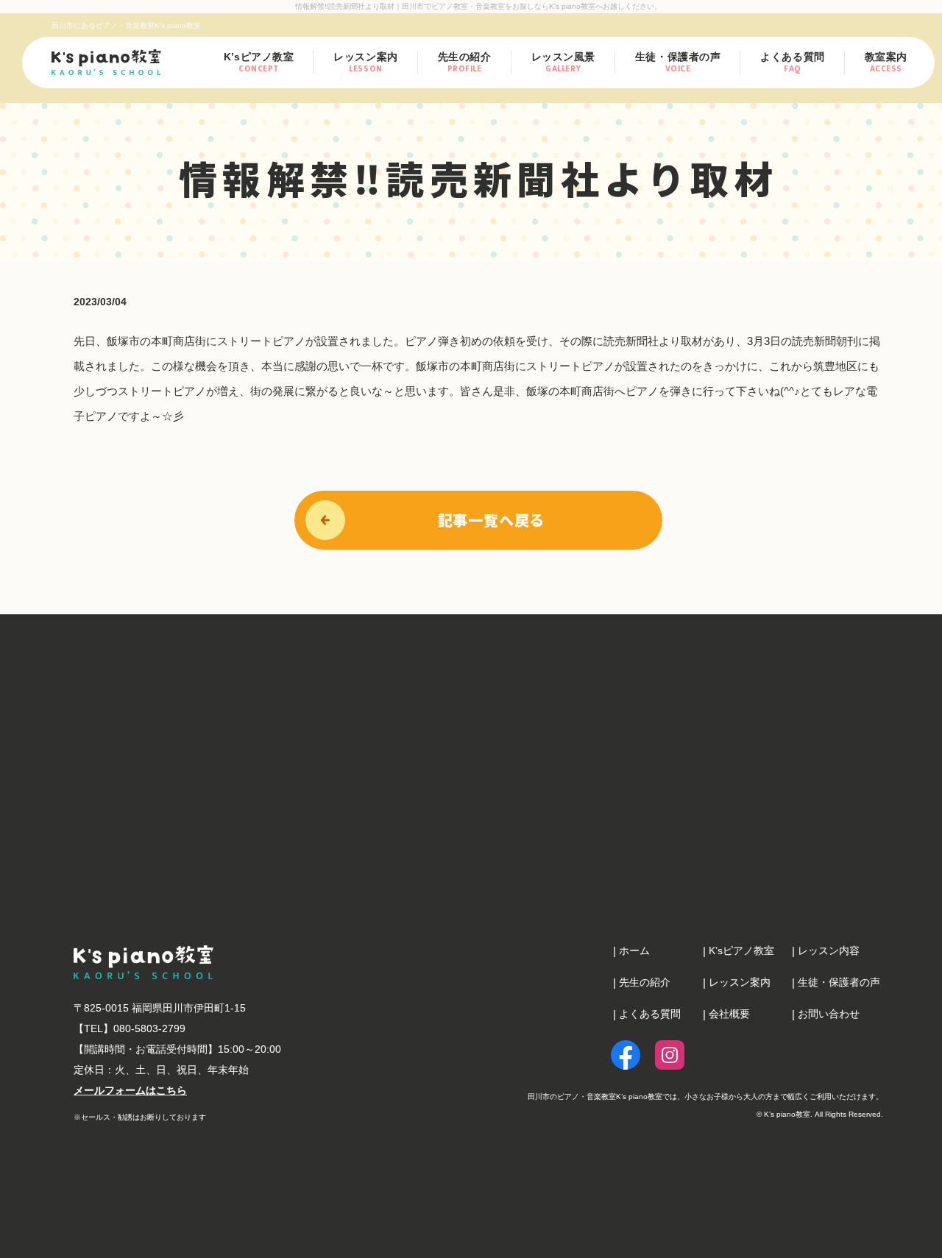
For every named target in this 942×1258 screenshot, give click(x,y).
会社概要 (729, 1014)
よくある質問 (792, 63)
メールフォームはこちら (130, 1090)
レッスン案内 (365, 62)
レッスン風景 (563, 63)
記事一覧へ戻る (491, 519)
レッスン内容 (829, 950)
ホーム (634, 950)
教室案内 (886, 63)
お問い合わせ (829, 1014)
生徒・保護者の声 (677, 63)
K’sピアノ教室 (259, 63)
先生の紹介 (465, 63)
